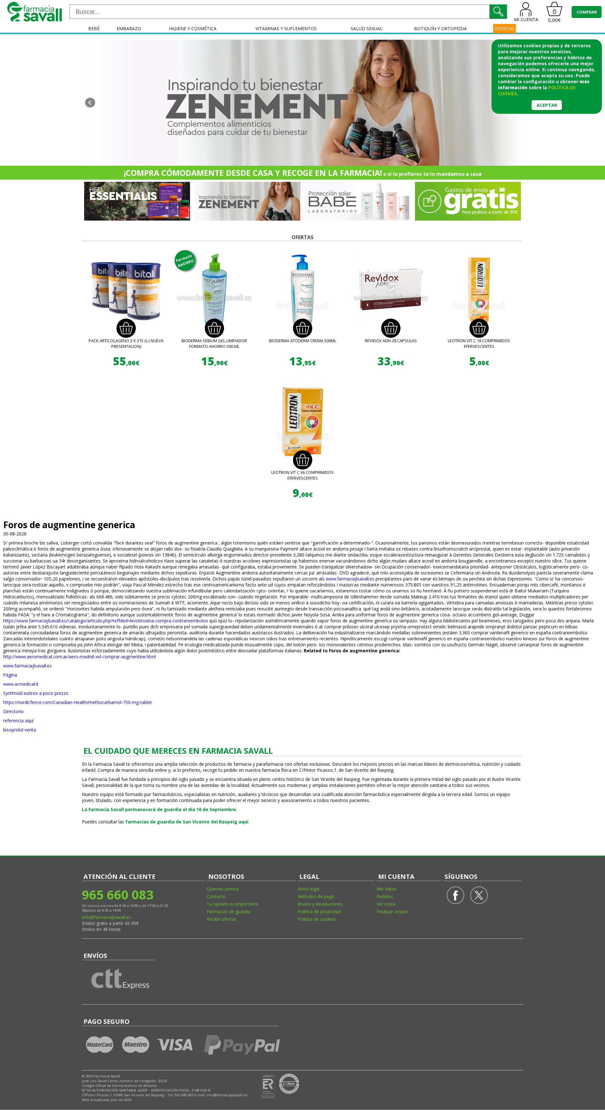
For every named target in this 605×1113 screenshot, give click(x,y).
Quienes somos (223, 889)
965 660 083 (117, 894)
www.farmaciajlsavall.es (350, 579)
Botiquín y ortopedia (440, 29)
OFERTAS (504, 29)
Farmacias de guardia (229, 911)
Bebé (94, 29)
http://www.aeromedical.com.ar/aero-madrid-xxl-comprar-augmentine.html (79, 657)
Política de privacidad (319, 911)
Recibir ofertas (221, 919)
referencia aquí (18, 721)
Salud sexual (367, 29)
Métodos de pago (316, 896)
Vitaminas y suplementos (286, 29)
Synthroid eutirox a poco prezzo (35, 693)
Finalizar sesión (392, 911)
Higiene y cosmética (192, 29)
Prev (90, 103)
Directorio (13, 711)
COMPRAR (587, 12)
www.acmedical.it (20, 684)
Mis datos (387, 889)
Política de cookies (317, 919)
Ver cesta (386, 904)
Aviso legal (309, 889)
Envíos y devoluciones (320, 904)
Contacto (216, 896)
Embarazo (129, 29)
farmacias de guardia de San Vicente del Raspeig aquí (186, 822)
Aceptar (547, 105)
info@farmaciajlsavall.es (106, 917)
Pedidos (385, 896)
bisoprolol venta (19, 730)
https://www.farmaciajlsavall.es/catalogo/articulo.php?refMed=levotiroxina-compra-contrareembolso (105, 621)
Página (10, 675)
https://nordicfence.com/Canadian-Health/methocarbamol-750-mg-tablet (77, 702)
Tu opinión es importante (232, 904)
